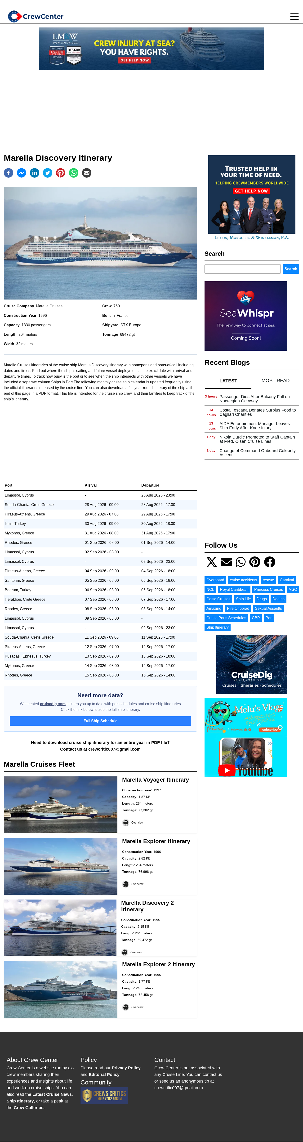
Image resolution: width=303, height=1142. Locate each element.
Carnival (287, 580)
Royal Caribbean (234, 589)
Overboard (215, 580)
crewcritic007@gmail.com (114, 749)
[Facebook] (8, 173)
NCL (210, 589)
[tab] (228, 380)
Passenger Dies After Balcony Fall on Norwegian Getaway (254, 398)
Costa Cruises (218, 599)
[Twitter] (47, 173)
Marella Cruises (49, 306)
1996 (42, 315)
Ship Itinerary (217, 627)
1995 (156, 920)
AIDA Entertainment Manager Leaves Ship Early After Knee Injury (254, 425)
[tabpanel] (252, 426)
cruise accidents (243, 580)
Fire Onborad (238, 608)
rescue (268, 580)
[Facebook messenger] (21, 173)
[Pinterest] (60, 173)
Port (269, 618)
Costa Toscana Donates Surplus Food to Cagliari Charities (257, 412)
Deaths (278, 599)
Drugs (262, 599)
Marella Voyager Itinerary (155, 779)
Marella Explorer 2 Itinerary (158, 964)
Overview (137, 822)
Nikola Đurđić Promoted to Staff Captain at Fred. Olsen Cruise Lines (257, 439)
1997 (157, 790)
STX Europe (130, 325)
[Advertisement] (151, 107)
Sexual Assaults (268, 608)
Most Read (276, 380)
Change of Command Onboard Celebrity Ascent (257, 452)
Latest (228, 380)
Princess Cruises (268, 589)
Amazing (213, 608)
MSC (293, 589)
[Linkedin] (34, 173)
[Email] (86, 173)
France (123, 315)
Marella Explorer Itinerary (156, 841)
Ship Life (243, 599)
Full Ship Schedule (100, 721)
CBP (256, 618)
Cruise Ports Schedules (226, 618)
